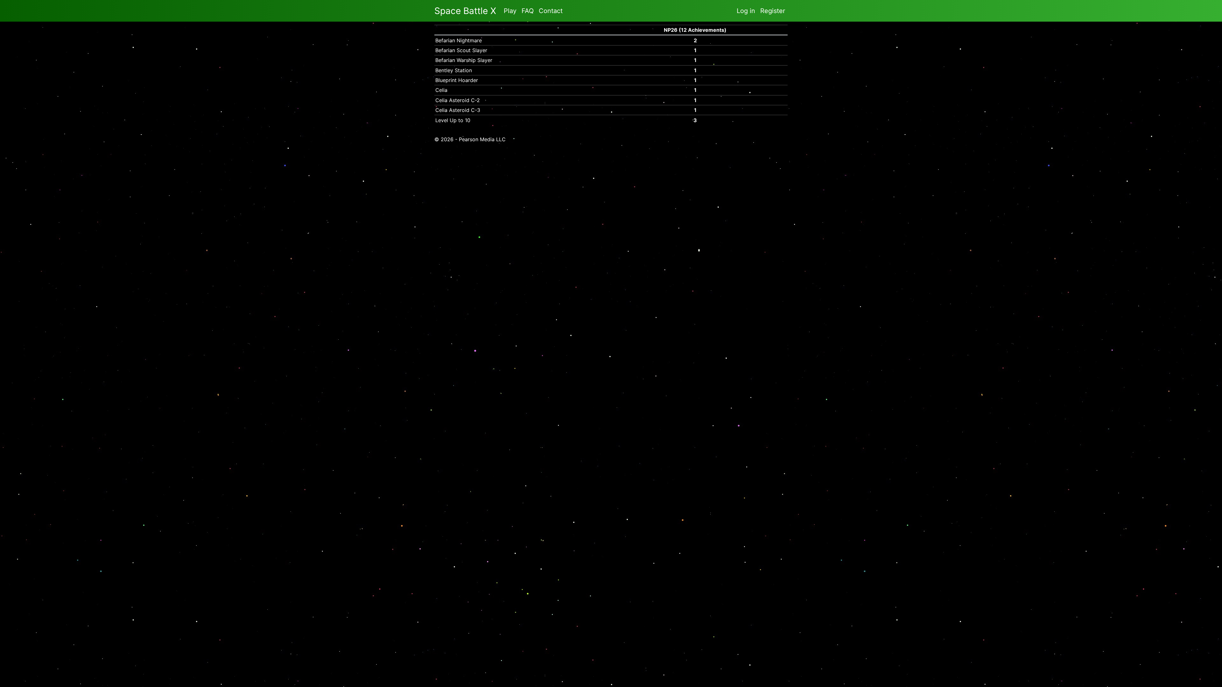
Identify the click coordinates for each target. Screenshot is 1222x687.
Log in (746, 11)
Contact (551, 11)
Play (510, 11)
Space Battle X (465, 10)
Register (772, 11)
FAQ (528, 11)
